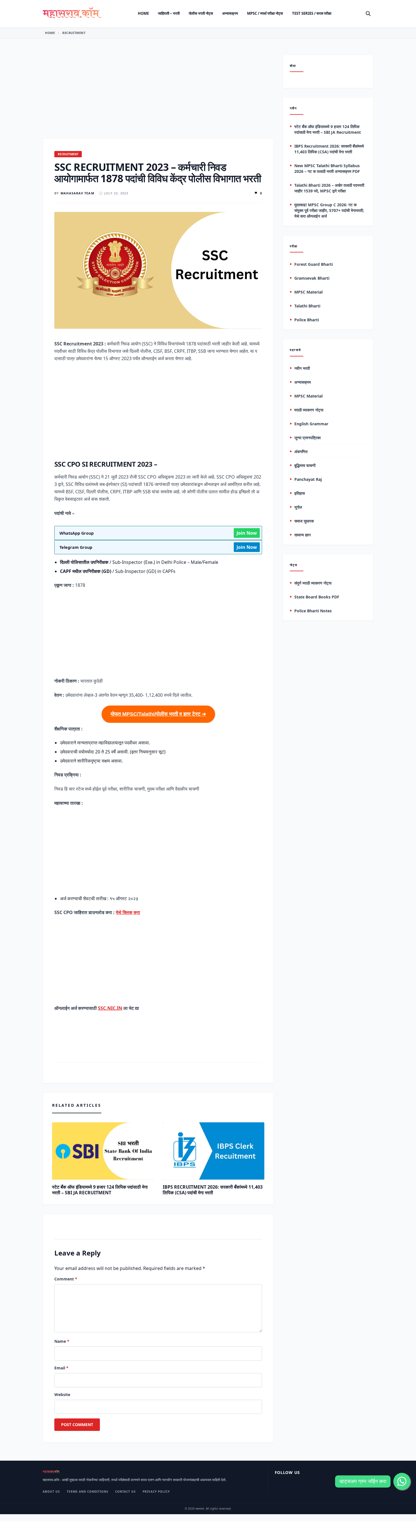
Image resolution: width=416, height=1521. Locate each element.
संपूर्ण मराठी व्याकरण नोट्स (312, 583)
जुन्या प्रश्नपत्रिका (307, 437)
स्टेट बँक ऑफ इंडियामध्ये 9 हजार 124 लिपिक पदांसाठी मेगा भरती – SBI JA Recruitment (100, 1190)
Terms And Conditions (87, 1492)
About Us (51, 1492)
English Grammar (311, 423)
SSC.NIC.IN (110, 1008)
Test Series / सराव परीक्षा (311, 13)
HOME (50, 33)
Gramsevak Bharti (311, 278)
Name (61, 1341)
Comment (65, 1279)
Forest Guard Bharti (313, 264)
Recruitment (73, 33)
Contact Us (125, 1492)
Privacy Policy (156, 1492)
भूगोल (298, 507)
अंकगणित (301, 451)
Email (61, 1368)
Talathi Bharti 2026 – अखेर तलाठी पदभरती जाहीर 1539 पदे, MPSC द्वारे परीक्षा (329, 188)
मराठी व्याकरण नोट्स (308, 410)
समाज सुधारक (304, 521)
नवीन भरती (302, 368)
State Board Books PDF (316, 597)
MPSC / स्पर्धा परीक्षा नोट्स (265, 13)
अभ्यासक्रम (230, 13)
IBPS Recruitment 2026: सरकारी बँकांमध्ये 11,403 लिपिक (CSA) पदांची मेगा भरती (213, 1190)
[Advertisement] (158, 96)
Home (143, 13)
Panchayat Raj (308, 479)
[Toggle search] (368, 14)
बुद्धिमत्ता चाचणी (305, 465)
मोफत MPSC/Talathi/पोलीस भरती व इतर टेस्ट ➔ (158, 714)
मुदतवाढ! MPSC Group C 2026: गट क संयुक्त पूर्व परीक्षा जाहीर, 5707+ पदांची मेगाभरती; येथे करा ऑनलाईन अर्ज (329, 210)
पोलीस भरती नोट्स (201, 13)
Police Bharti (306, 320)
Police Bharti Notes (313, 611)
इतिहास (299, 493)
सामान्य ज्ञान (302, 535)
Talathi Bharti (307, 306)
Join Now (247, 533)
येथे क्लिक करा (128, 912)
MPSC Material (308, 292)
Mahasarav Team (77, 193)
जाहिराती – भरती (169, 13)
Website (62, 1394)
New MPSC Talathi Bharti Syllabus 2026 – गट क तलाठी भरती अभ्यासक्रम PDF (327, 168)
